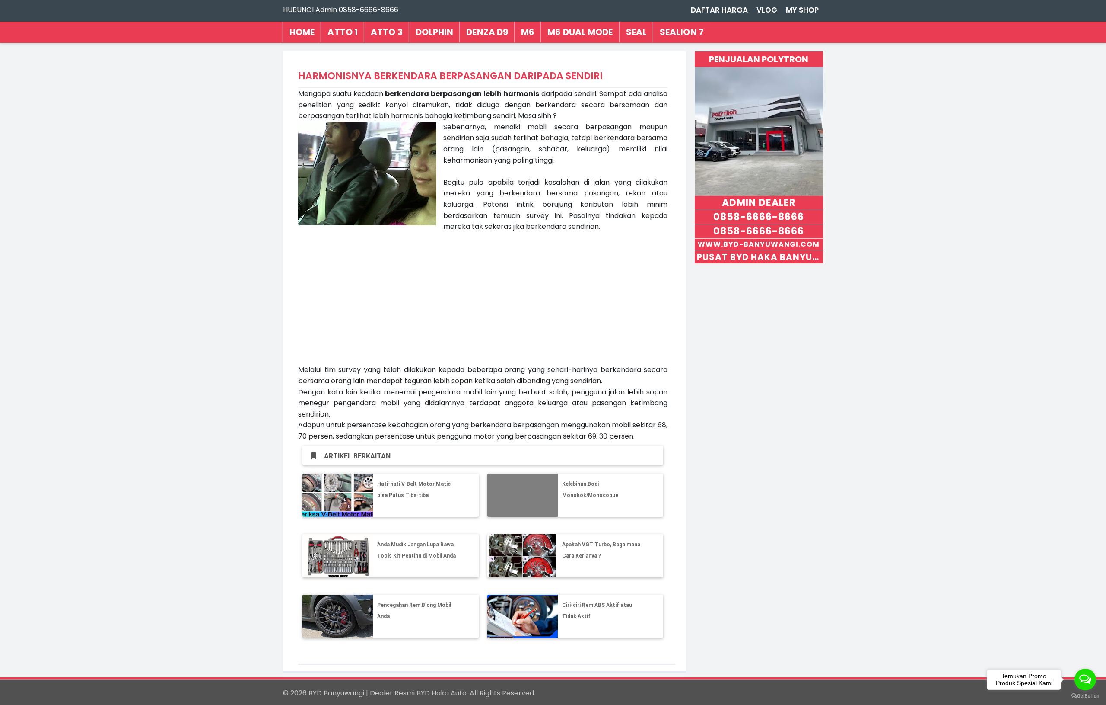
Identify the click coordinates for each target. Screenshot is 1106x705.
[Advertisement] (482, 303)
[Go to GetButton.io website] (1085, 696)
